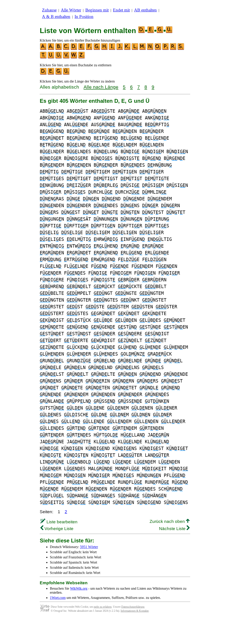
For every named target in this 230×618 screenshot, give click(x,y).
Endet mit (121, 10)
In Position (84, 16)
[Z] (82, 57)
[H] (104, 49)
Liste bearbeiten (61, 521)
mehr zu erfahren (103, 606)
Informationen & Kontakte (135, 610)
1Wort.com (58, 598)
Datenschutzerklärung (132, 606)
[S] (181, 49)
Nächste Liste (173, 528)
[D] (74, 49)
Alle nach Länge (101, 87)
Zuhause (49, 10)
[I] (112, 49)
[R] (173, 49)
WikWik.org (78, 588)
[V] (66, 57)
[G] (97, 49)
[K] (127, 49)
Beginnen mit (97, 10)
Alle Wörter (71, 10)
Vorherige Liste (58, 528)
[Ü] (59, 57)
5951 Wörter (89, 547)
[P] (166, 49)
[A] (43, 49)
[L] (135, 49)
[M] (143, 49)
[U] (51, 57)
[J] (120, 49)
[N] (150, 49)
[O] (158, 49)
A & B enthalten (56, 16)
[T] (43, 57)
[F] (89, 49)
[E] (82, 49)
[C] (66, 49)
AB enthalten (145, 10)
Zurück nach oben (168, 521)
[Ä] (51, 49)
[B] (59, 49)
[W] (74, 57)
